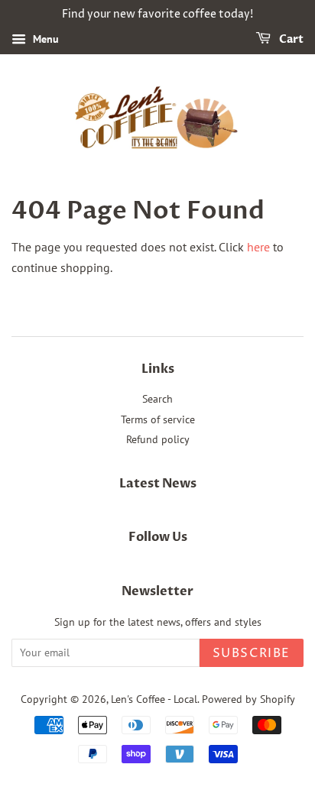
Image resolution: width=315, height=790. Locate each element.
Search (157, 399)
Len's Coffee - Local (154, 699)
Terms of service (158, 419)
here (258, 246)
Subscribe (252, 653)
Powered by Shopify (248, 699)
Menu (44, 39)
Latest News (157, 483)
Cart (290, 39)
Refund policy (158, 439)
